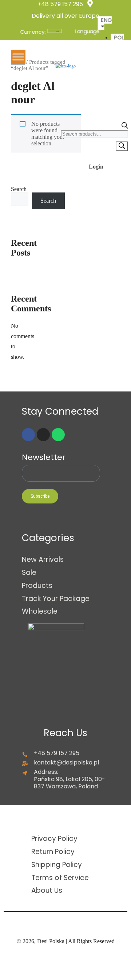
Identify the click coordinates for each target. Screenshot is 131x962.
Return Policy (53, 851)
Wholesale (39, 611)
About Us (46, 890)
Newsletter (44, 457)
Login (96, 166)
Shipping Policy (56, 864)
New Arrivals (43, 559)
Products (37, 585)
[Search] (122, 146)
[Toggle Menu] (18, 57)
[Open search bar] (125, 127)
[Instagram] (43, 434)
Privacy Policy (54, 838)
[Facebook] (28, 434)
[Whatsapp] (58, 434)
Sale (29, 572)
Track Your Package (56, 598)
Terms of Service (60, 877)
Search (19, 189)
